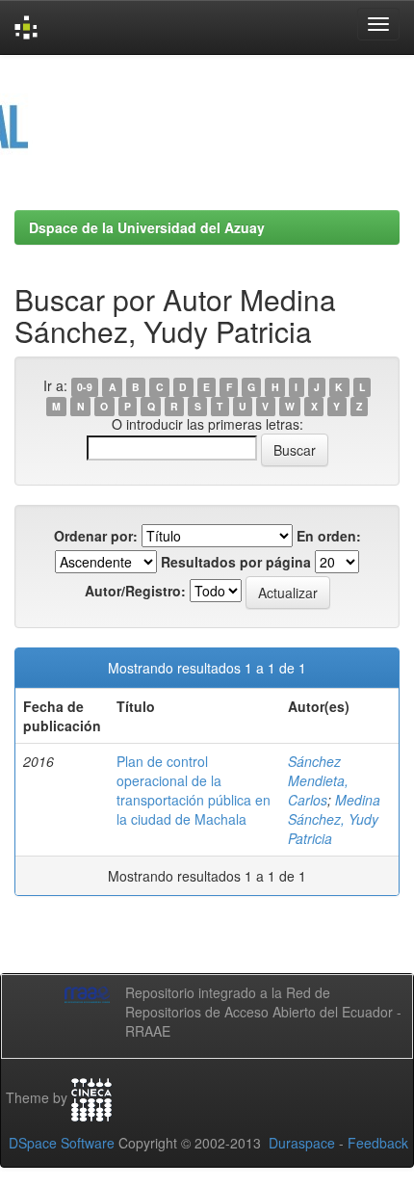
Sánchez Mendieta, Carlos (318, 780)
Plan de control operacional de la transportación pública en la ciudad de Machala (193, 790)
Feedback (378, 1142)
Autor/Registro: (135, 590)
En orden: (329, 535)
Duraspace (302, 1142)
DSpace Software (62, 1142)
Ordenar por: (96, 535)
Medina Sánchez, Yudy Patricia (334, 819)
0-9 (84, 387)
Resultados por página (236, 561)
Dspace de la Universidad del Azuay (147, 227)
